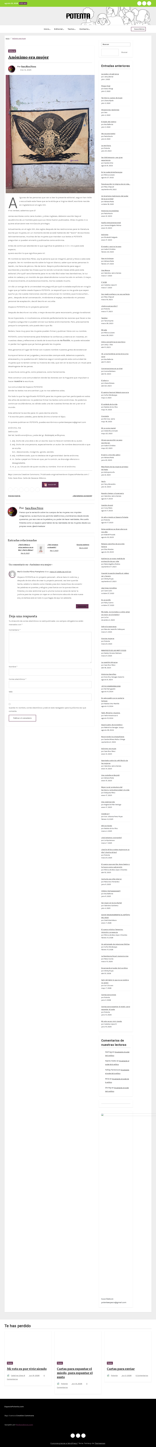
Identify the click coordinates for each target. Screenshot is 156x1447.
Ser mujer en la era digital (111, 903)
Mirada (104, 330)
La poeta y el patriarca (110, 74)
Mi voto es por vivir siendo (111, 1021)
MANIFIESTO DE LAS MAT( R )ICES (113, 650)
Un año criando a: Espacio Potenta (114, 517)
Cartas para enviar (108, 995)
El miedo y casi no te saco (111, 246)
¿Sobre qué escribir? (109, 306)
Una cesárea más (108, 802)
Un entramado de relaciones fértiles (115, 944)
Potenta (64, 1384)
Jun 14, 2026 (76, 1384)
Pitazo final (105, 86)
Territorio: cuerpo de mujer (111, 98)
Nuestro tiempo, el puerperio (112, 493)
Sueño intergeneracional (111, 223)
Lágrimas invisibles (109, 588)
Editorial (12, 51)
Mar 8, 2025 (25, 553)
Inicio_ (47, 29)
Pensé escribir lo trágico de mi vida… (115, 184)
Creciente (105, 416)
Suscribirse (139, 29)
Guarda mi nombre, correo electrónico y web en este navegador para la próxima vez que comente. (47, 709)
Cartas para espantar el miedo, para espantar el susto (75, 1373)
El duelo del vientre (108, 122)
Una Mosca (105, 270)
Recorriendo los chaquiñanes (112, 737)
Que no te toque (107, 258)
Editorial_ (59, 29)
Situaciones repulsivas (110, 110)
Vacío (103, 481)
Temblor (104, 318)
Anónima (104, 235)
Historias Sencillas (108, 674)
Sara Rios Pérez (28, 66)
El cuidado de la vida (109, 404)
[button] (148, 29)
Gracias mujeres (14, 496)
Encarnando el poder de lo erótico (114, 968)
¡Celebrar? (105, 814)
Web (11, 692)
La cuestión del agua (109, 662)
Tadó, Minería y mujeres (110, 713)
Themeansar (100, 1443)
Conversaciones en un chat (111, 368)
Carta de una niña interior (111, 879)
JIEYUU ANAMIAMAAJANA (111, 686)
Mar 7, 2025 (54, 550)
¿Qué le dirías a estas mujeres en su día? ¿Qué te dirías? (25, 547)
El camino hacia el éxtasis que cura (115, 392)
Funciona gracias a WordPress (63, 1443)
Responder (82, 606)
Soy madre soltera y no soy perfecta (115, 294)
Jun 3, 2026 (126, 1375)
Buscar (106, 44)
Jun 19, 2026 (34, 1375)
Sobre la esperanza (109, 627)
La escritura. (106, 145)
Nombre (13, 666)
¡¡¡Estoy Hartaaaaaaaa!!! (111, 891)
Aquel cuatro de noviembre (111, 725)
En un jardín (106, 600)
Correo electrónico (17, 679)
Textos (10, 1363)
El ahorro (105, 380)
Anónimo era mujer (19, 38)
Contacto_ (84, 29)
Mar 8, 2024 (83, 548)
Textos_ (72, 29)
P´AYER (104, 282)
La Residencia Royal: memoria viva (114, 956)
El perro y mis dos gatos (110, 455)
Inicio (8, 38)
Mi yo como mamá (108, 428)
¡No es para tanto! (108, 134)
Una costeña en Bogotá (110, 775)
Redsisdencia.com (24, 1425)
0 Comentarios (142, 1375)
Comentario (14, 630)
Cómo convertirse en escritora (113, 342)
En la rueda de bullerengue (111, 172)
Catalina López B (18, 1375)
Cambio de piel (107, 505)
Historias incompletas (110, 211)
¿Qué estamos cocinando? (82, 496)
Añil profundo (106, 826)
